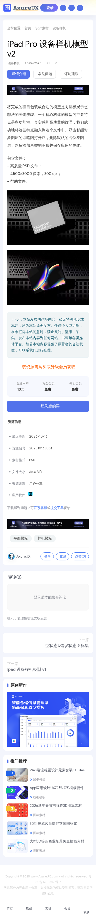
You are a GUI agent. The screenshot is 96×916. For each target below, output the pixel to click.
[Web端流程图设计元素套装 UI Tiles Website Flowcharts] (17, 775)
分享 (47, 556)
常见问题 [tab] (45, 74)
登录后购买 (50, 406)
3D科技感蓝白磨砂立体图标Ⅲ (53, 823)
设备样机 (59, 28)
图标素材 (39, 815)
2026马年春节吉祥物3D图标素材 (56, 805)
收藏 (63, 556)
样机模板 (45, 538)
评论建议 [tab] (71, 74)
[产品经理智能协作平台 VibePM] (48, 91)
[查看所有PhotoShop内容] (31, 495)
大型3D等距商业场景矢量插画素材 (57, 841)
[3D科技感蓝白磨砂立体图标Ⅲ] (17, 828)
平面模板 (21, 538)
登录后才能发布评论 (50, 597)
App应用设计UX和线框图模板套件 (57, 788)
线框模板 (39, 779)
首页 (28, 28)
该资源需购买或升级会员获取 (48, 366)
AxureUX (23, 556)
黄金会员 (48, 383)
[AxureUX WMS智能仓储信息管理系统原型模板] (48, 719)
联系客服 (40, 508)
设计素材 (42, 28)
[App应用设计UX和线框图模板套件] (17, 792)
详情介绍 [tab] (19, 74)
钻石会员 (75, 383)
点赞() (80, 556)
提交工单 (57, 508)
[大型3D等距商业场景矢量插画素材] (17, 846)
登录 (50, 8)
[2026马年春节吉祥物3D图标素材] (17, 810)
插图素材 (39, 851)
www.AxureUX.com (44, 876)
